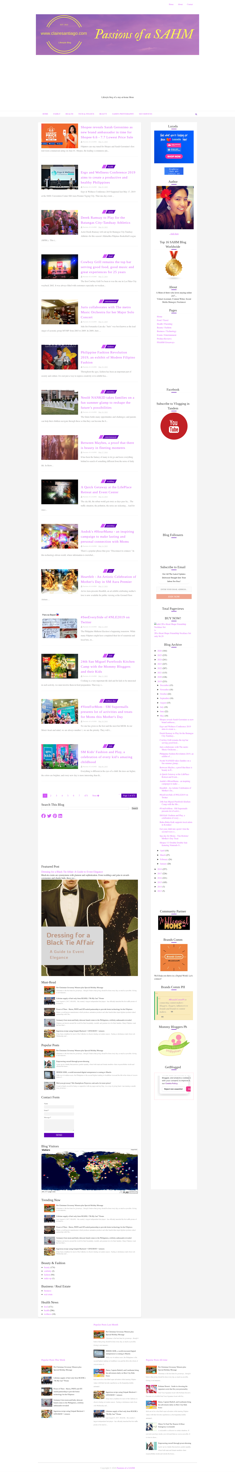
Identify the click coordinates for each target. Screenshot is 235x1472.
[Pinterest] (55, 816)
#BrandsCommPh (177, 999)
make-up (48, 1278)
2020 (159, 676)
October (164, 693)
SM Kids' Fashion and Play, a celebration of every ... (172, 816)
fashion (47, 1274)
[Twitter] (49, 816)
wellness (47, 1314)
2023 (159, 663)
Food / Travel (162, 320)
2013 (159, 890)
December (164, 685)
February (164, 859)
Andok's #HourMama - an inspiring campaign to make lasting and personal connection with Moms (107, 536)
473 (86, 795)
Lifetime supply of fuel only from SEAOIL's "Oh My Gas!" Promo (80, 998)
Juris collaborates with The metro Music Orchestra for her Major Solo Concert (107, 312)
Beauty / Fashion (164, 327)
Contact (190, 4)
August (163, 702)
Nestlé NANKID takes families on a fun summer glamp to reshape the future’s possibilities (107, 402)
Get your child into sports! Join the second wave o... (174, 830)
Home (171, 4)
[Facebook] (43, 816)
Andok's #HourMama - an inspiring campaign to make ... (175, 782)
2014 (159, 886)
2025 (159, 655)
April (162, 850)
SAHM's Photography (123, 114)
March (163, 854)
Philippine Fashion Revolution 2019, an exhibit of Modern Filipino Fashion (108, 357)
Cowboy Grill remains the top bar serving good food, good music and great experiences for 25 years (107, 267)
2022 (159, 668)
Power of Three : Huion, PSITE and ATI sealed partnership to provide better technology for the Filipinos (94, 1009)
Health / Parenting (164, 323)
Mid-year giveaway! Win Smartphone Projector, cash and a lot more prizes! (83, 1083)
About (180, 4)
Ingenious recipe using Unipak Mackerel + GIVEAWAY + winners (80, 1031)
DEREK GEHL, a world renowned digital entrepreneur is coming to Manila (83, 1072)
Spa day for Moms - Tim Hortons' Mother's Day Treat (174, 837)
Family (56, 114)
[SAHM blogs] (174, 265)
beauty (47, 1267)
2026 (159, 650)
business (47, 1290)
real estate (48, 1294)
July (162, 707)
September (165, 698)
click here (174, 233)
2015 (159, 882)
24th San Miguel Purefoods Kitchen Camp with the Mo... (175, 803)
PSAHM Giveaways (165, 342)
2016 (159, 877)
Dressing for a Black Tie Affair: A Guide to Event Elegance (72, 871)
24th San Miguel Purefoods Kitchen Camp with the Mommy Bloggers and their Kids (108, 666)
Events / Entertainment (166, 334)
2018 (159, 869)
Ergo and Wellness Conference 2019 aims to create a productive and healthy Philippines (108, 177)
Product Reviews (164, 338)
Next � (95, 795)
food (46, 1306)
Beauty (103, 114)
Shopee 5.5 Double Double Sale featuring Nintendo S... (173, 844)
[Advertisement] (117, 75)
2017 (159, 873)
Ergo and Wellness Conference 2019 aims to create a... (175, 727)
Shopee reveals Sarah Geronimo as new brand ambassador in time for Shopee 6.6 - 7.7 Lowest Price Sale (107, 132)
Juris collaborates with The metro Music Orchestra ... (174, 748)
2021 (159, 672)
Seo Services (145, 114)
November (164, 689)
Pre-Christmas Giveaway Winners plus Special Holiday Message (79, 987)
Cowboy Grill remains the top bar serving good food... (174, 741)
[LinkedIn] (60, 816)
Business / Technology (166, 331)
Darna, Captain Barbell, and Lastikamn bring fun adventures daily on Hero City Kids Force (122, 1373)
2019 (159, 681)
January (163, 863)
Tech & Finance (86, 114)
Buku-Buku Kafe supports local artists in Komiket (176, 823)
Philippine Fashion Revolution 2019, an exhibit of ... (177, 755)
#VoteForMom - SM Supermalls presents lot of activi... (173, 809)
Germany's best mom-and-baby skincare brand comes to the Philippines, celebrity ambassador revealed (94, 1020)
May (162, 715)
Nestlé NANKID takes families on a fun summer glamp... (175, 762)
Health (69, 114)
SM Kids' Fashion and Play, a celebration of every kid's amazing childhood (106, 757)
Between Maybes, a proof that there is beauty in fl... (176, 768)
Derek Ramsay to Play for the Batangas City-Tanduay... (176, 734)
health (46, 1310)
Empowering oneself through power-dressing (72, 1061)
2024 (159, 659)
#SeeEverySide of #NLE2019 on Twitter (174, 796)
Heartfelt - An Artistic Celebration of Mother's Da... (175, 789)
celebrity (47, 1270)
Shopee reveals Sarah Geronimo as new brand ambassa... (177, 720)
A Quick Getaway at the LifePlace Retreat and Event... (174, 775)
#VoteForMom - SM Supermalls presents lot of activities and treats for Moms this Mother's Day (106, 712)
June (162, 711)
